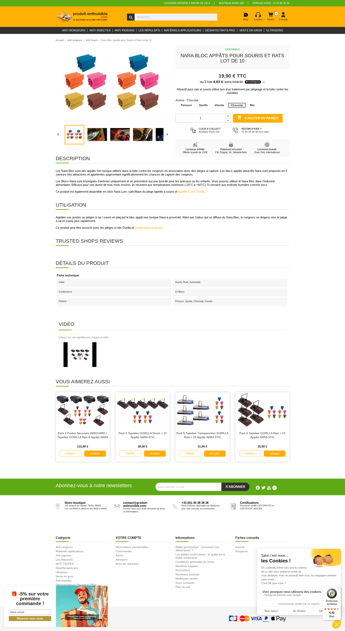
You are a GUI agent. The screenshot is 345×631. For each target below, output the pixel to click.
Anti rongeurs (64, 547)
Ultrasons (62, 572)
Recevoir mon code (30, 618)
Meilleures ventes (186, 578)
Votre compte (128, 537)
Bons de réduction (127, 563)
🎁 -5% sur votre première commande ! (30, 599)
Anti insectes (64, 580)
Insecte (240, 547)
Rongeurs (241, 551)
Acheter (95, 453)
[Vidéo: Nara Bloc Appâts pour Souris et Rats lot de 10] (79, 354)
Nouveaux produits (187, 574)
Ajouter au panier (258, 117)
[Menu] (338, 588)
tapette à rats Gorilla (191, 191)
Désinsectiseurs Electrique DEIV (76, 584)
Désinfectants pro (67, 568)
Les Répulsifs (64, 559)
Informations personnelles (132, 547)
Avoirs (119, 555)
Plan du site (182, 587)
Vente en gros (64, 576)
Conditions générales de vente (194, 561)
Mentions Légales (186, 566)
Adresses (121, 559)
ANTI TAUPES (65, 563)
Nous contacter (185, 582)
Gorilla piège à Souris (149, 227)
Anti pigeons (63, 555)
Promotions (182, 570)
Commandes (124, 551)
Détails (70, 453)
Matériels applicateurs (69, 551)
